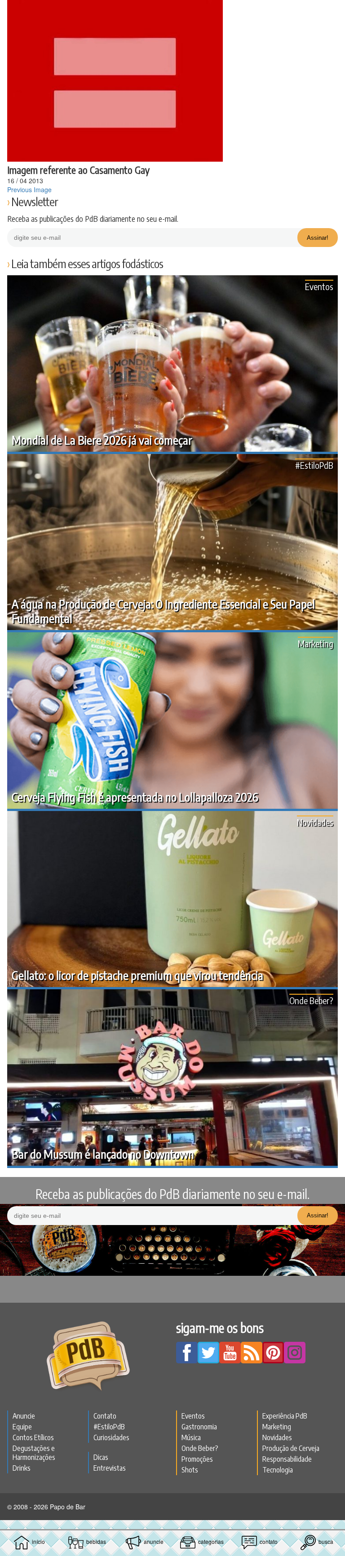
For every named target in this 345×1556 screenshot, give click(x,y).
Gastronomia (199, 1426)
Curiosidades (111, 1437)
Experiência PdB (284, 1415)
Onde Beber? (311, 1000)
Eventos (319, 286)
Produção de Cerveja (290, 1448)
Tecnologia (277, 1469)
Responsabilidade (287, 1459)
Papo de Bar (172, 12)
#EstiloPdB (314, 465)
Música (191, 1437)
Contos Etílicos (33, 1437)
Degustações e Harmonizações (34, 1453)
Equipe (22, 1426)
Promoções (197, 1459)
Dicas (100, 1457)
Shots (189, 1469)
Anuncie (24, 1415)
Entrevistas (109, 1467)
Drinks (22, 1467)
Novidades (315, 822)
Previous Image (29, 189)
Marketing (315, 643)
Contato (104, 1415)
